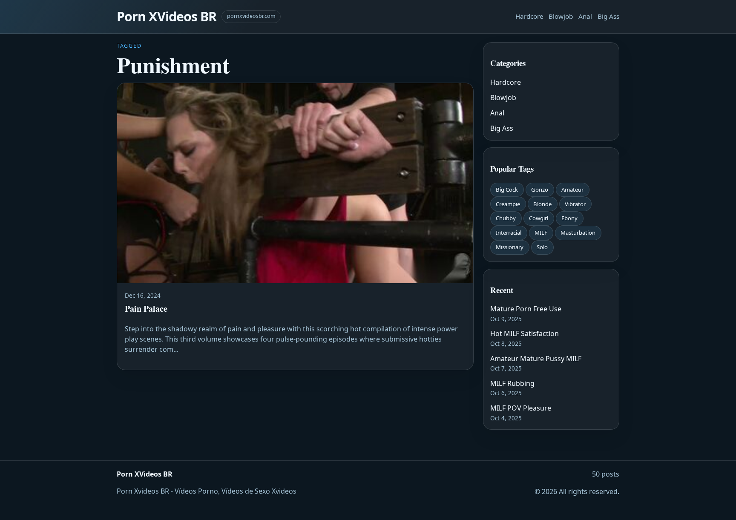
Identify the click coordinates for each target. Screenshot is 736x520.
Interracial (508, 232)
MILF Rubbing (512, 383)
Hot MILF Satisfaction (524, 333)
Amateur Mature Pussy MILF (535, 358)
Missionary (509, 247)
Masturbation (578, 232)
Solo (542, 247)
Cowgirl (538, 218)
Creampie (508, 204)
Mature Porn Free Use (525, 308)
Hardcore (529, 16)
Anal (585, 16)
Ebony (569, 218)
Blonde (542, 204)
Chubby (506, 218)
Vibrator (575, 204)
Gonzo (539, 189)
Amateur (572, 189)
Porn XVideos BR (166, 16)
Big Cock (507, 189)
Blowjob (561, 16)
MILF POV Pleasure (520, 408)
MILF (541, 232)
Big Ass (608, 16)
